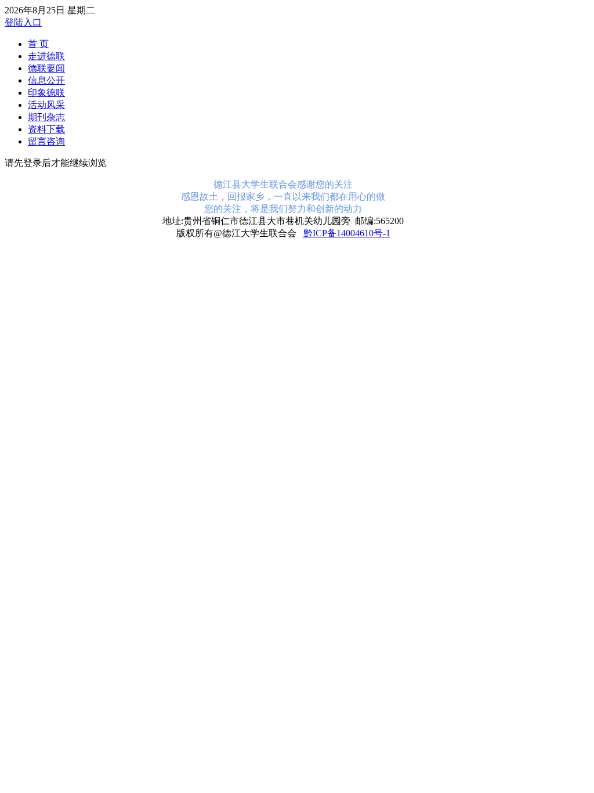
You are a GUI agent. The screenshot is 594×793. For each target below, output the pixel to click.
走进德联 (46, 56)
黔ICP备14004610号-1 (346, 233)
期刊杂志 (46, 117)
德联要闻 (46, 68)
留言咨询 (46, 141)
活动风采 (46, 105)
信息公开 (46, 80)
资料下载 (46, 129)
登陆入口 (23, 22)
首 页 (38, 44)
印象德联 (46, 93)
